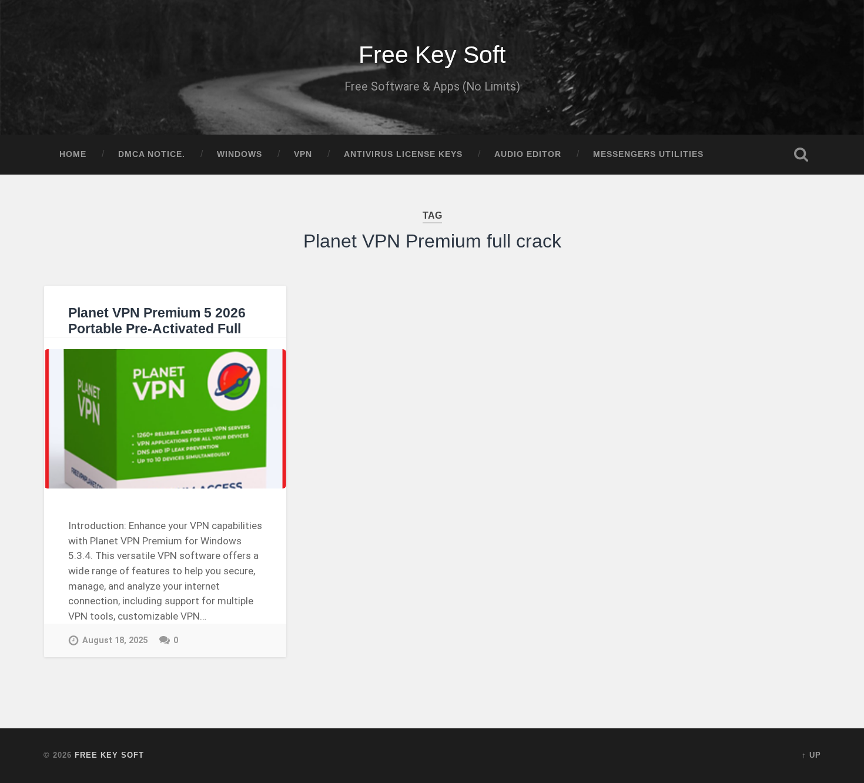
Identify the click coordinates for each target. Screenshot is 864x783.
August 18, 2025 (115, 640)
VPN (303, 154)
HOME (72, 154)
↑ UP (811, 755)
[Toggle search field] (801, 155)
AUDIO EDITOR (527, 154)
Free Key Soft (432, 54)
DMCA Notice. (151, 154)
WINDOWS (239, 154)
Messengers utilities (648, 154)
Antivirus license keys (403, 154)
